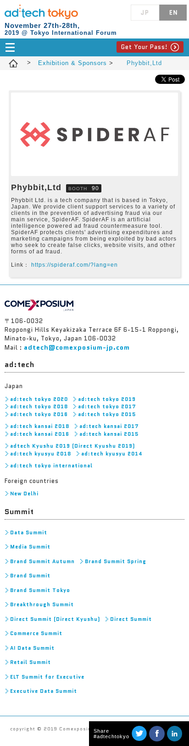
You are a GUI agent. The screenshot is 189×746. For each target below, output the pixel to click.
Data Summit (28, 532)
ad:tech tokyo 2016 (39, 414)
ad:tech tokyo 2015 (107, 414)
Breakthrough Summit (42, 604)
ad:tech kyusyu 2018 (40, 453)
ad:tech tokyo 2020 (39, 399)
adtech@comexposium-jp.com (77, 347)
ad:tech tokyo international (51, 465)
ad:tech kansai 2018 (39, 426)
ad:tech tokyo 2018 (39, 406)
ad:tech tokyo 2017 (107, 406)
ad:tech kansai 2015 (109, 434)
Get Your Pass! (144, 47)
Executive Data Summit (43, 691)
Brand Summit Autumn (42, 561)
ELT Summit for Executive (47, 676)
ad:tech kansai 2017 (109, 426)
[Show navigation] (94, 47)
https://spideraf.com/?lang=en (74, 265)
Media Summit (30, 546)
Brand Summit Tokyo (40, 590)
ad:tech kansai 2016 (39, 434)
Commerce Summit (36, 633)
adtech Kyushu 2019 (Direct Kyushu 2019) (72, 446)
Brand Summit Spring (115, 561)
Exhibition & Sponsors (73, 63)
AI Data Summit (32, 648)
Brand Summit (30, 575)
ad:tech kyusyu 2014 (112, 453)
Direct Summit (131, 619)
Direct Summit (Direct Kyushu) (55, 619)
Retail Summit (30, 662)
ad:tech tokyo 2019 (107, 399)
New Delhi (24, 493)
